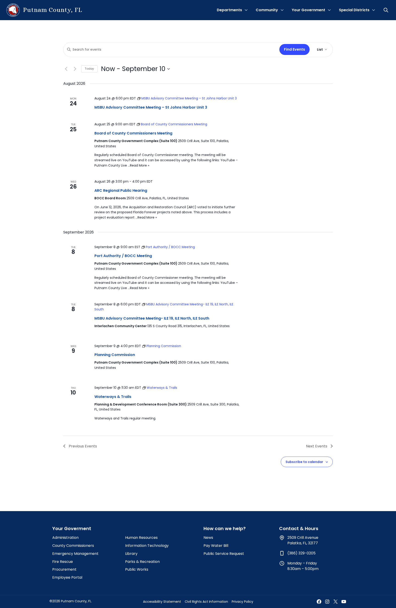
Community (267, 10)
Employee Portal (67, 577)
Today (89, 69)
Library (131, 553)
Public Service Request (224, 553)
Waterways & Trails (112, 396)
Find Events (294, 49)
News (208, 537)
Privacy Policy (242, 601)
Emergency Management (75, 553)
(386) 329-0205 (301, 553)
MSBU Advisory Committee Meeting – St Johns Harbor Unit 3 (150, 107)
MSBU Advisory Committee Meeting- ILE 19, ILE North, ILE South (151, 318)
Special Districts (354, 10)
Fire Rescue (62, 561)
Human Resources (141, 537)
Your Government (308, 10)
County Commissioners (73, 545)
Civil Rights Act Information (206, 601)
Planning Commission (114, 354)
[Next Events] (75, 69)
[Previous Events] (66, 69)
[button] (386, 10)
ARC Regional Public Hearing (120, 190)
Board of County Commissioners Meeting (133, 133)
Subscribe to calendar (304, 462)
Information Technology (147, 545)
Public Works (136, 569)
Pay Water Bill (216, 545)
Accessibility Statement (162, 601)
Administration (65, 537)
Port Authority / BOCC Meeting (123, 255)
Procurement (64, 569)
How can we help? (225, 528)
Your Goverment (71, 528)
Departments (229, 10)
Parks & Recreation (142, 561)
